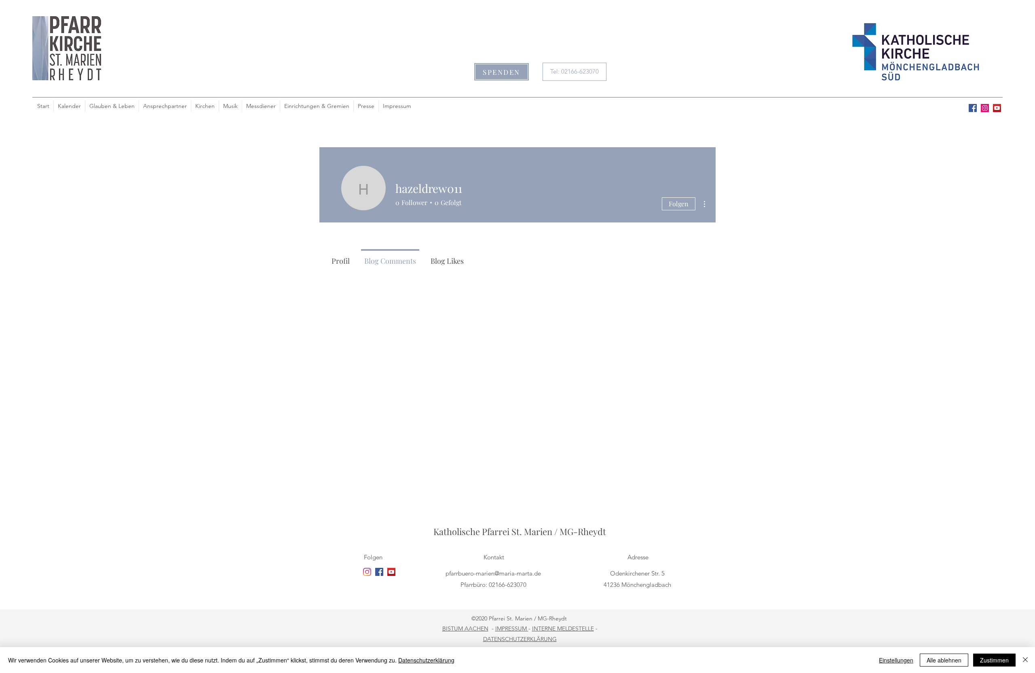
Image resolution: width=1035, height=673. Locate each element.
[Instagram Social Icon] (985, 108)
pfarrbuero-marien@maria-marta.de (493, 573)
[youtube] (997, 108)
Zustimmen (994, 660)
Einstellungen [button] (896, 660)
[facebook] (973, 108)
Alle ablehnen (944, 660)
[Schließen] (1025, 660)
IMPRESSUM (511, 628)
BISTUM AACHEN (465, 628)
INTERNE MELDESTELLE (563, 628)
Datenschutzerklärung (426, 660)
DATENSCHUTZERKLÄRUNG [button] (520, 639)
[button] (501, 72)
